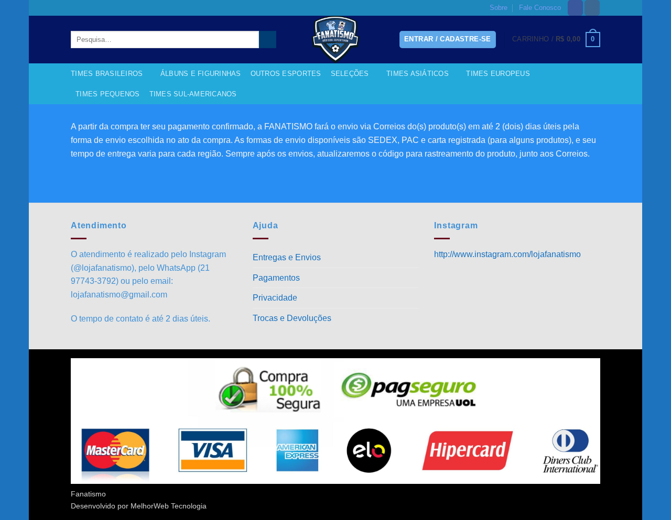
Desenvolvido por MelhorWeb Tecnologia (139, 506)
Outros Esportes (286, 74)
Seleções (350, 74)
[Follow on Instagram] (592, 8)
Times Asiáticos (417, 74)
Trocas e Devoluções (292, 318)
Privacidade (275, 297)
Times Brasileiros (107, 74)
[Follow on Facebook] (575, 8)
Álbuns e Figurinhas (200, 74)
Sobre (498, 8)
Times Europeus (498, 74)
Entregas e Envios (287, 257)
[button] (556, 39)
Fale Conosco (540, 8)
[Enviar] (267, 40)
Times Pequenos (107, 94)
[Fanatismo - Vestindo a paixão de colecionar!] (335, 39)
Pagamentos (276, 277)
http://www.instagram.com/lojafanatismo (507, 254)
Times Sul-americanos (193, 94)
